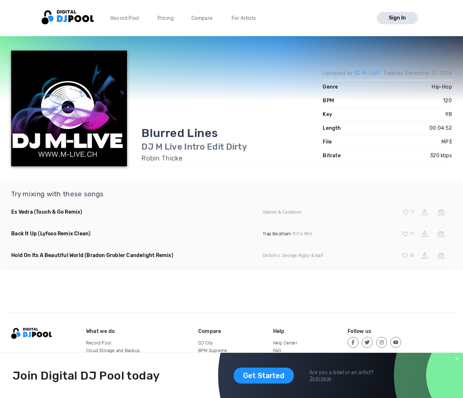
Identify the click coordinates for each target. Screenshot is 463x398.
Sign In (397, 18)
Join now (320, 379)
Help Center (285, 343)
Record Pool (124, 18)
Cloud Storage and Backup (113, 350)
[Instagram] (381, 342)
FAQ (277, 350)
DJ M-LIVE (367, 73)
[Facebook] (353, 342)
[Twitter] (367, 342)
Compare (202, 18)
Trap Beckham (277, 233)
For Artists (244, 18)
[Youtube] (395, 342)
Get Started (263, 375)
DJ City (205, 343)
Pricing (165, 18)
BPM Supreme (212, 350)
